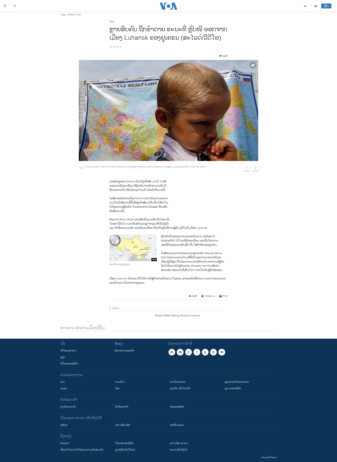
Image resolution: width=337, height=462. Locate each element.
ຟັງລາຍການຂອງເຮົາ (124, 351)
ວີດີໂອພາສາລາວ (68, 351)
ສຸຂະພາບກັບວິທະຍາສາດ (237, 382)
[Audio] (305, 6)
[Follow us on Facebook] (171, 352)
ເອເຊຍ (63, 388)
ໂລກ (111, 21)
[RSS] (205, 352)
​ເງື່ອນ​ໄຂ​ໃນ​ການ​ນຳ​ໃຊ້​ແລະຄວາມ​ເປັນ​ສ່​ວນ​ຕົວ (82, 450)
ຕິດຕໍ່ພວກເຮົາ (121, 407)
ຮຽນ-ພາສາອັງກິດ (233, 388)
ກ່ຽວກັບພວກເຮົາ (68, 407)
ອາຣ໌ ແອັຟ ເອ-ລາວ (179, 443)
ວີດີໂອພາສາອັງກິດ (69, 364)
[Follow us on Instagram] (188, 352)
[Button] (223, 56)
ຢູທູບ (62, 357)
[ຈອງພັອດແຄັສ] (221, 352)
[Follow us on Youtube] (180, 352)
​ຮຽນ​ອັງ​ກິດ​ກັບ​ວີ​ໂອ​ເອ (125, 450)
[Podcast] (213, 352)
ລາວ (62, 382)
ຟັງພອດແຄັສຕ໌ (177, 407)
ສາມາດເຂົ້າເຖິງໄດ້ (178, 450)
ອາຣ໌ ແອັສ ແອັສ (122, 425)
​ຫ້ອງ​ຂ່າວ (64, 443)
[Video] (316, 6)
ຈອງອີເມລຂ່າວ (177, 425)
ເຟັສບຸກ (64, 425)
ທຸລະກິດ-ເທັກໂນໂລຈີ (180, 388)
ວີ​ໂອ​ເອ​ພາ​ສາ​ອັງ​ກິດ (124, 443)
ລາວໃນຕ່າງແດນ (178, 382)
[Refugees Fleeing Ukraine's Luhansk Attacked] (168, 110)
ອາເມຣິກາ (120, 382)
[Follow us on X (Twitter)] (196, 352)
